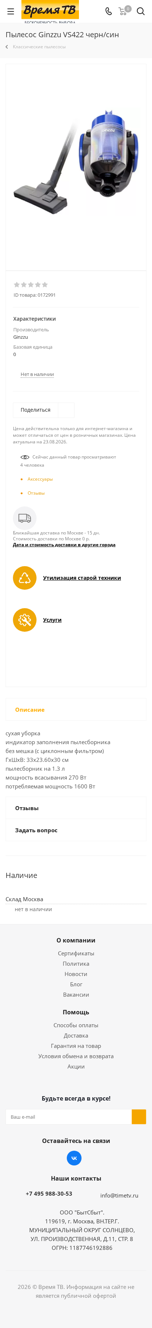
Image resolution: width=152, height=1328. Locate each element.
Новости (76, 973)
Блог (76, 984)
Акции (76, 1066)
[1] (17, 285)
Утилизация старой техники (82, 577)
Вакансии (76, 994)
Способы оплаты (76, 1025)
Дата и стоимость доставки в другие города (64, 544)
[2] (24, 285)
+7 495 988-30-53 (49, 1193)
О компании (76, 940)
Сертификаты (76, 953)
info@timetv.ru (119, 1195)
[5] (45, 285)
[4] (38, 285)
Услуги (52, 619)
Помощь (76, 1012)
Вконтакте (74, 1158)
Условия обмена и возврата (76, 1056)
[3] (31, 285)
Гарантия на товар (76, 1045)
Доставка (76, 1035)
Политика (76, 963)
